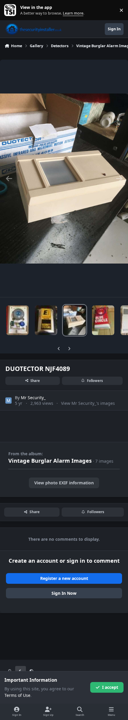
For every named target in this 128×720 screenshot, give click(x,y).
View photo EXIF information (64, 483)
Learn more (11, 10)
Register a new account (64, 578)
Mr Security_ (33, 397)
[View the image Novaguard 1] (103, 320)
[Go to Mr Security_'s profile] (8, 400)
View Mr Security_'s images (88, 403)
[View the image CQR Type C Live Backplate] (17, 320)
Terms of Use (17, 695)
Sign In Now (64, 593)
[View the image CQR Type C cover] (46, 320)
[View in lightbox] (64, 178)
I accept (110, 687)
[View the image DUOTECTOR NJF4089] (74, 320)
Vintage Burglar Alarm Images (50, 460)
